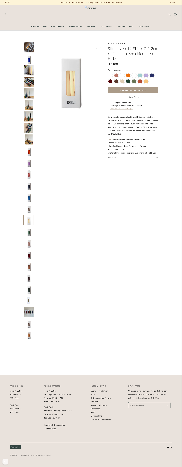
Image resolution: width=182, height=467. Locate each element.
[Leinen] (122, 81)
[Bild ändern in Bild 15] (29, 209)
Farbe (110, 70)
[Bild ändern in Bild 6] (29, 105)
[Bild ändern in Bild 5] (29, 93)
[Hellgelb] (110, 75)
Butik (131, 26)
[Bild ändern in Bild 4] (29, 82)
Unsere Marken (144, 26)
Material (112, 157)
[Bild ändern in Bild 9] (29, 139)
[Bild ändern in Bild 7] (29, 116)
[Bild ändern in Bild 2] (29, 59)
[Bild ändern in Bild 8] (29, 128)
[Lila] (145, 75)
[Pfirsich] (145, 81)
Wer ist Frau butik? (99, 391)
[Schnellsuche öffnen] (6, 14)
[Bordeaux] (110, 81)
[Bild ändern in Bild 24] (29, 312)
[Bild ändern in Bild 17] (29, 232)
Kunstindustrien (117, 44)
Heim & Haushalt (57, 26)
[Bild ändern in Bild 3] (29, 70)
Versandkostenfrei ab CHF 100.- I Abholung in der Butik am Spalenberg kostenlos (91, 2)
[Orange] (128, 75)
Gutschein (121, 26)
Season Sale (35, 26)
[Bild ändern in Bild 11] (29, 162)
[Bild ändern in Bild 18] (29, 243)
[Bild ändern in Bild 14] (29, 197)
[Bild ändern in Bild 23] (29, 301)
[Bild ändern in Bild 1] (29, 47)
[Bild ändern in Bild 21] (29, 278)
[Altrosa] (116, 75)
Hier (110, 139)
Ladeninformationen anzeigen (121, 109)
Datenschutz (96, 416)
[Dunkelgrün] (128, 81)
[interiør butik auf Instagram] (9, 2)
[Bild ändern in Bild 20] (29, 266)
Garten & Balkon (106, 26)
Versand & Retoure (99, 405)
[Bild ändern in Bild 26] (29, 335)
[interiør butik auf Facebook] (6, 2)
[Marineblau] (151, 75)
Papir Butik (91, 26)
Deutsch (172, 2)
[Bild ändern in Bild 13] (29, 185)
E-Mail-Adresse (136, 402)
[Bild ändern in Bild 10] (29, 151)
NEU (45, 26)
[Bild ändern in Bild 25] (29, 324)
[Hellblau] (140, 75)
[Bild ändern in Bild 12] (29, 174)
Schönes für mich (75, 26)
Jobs (93, 394)
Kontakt (94, 401)
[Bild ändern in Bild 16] (29, 220)
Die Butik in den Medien (101, 419)
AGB (93, 412)
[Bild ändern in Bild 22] (29, 289)
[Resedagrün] (122, 75)
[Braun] (116, 81)
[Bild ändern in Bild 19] (29, 255)
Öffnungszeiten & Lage (101, 398)
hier (54, 428)
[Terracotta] (140, 81)
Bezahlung (95, 408)
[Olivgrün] (134, 81)
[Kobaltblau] (134, 75)
